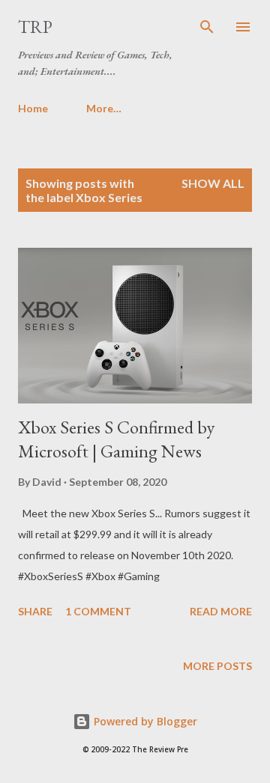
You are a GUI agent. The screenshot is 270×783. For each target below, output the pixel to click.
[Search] (207, 27)
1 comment (98, 611)
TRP (35, 26)
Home (33, 108)
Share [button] (35, 611)
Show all (213, 183)
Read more (221, 611)
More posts (217, 665)
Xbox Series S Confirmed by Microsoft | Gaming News (116, 439)
